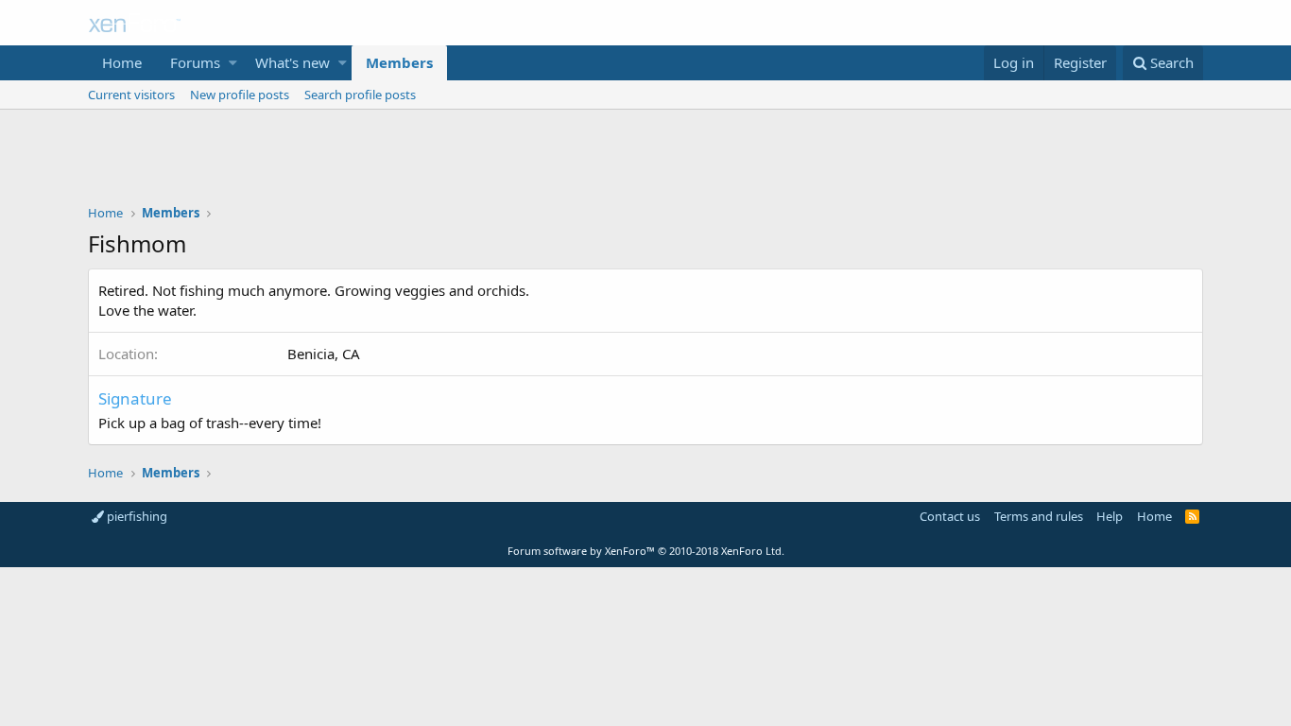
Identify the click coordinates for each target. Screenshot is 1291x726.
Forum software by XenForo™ (646, 551)
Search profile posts (360, 94)
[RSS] (1192, 516)
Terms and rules (1038, 516)
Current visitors (131, 94)
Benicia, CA (323, 353)
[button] (233, 62)
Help (1109, 516)
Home (122, 62)
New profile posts (239, 94)
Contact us (950, 516)
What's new (292, 62)
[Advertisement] (645, 161)
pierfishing (135, 516)
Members (399, 62)
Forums (195, 62)
